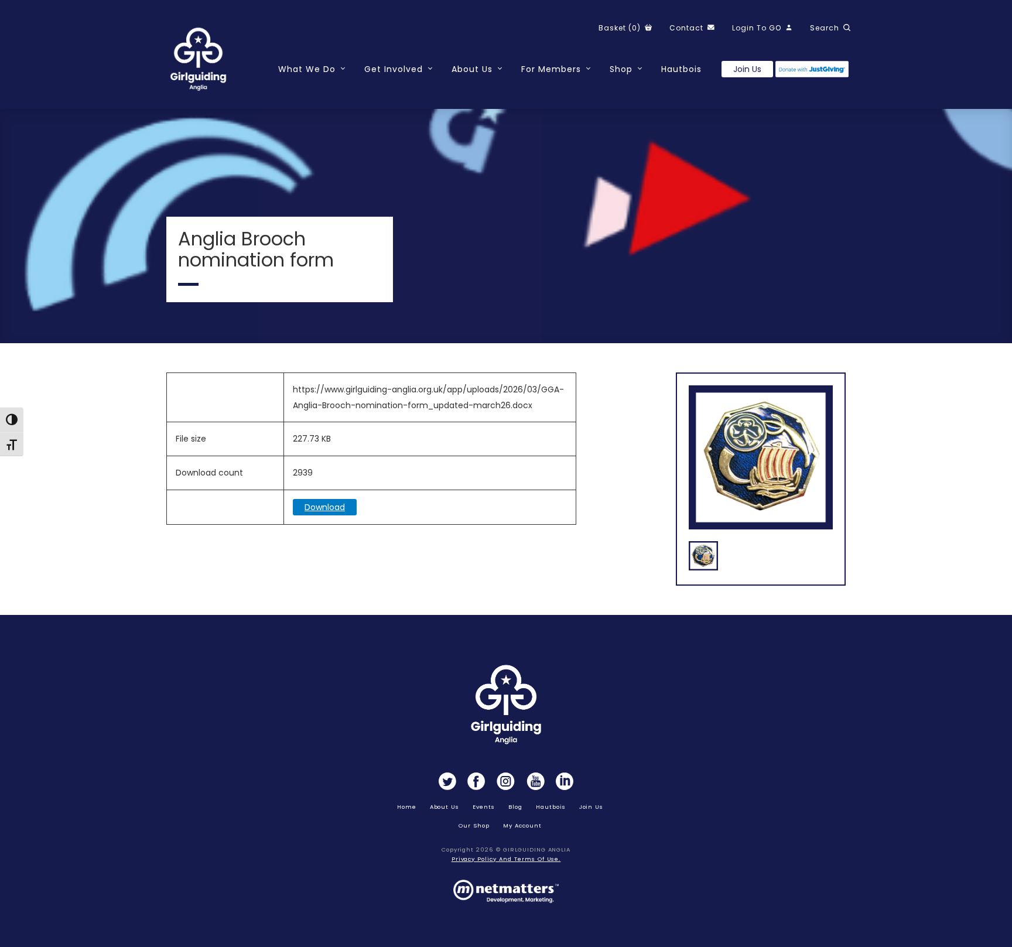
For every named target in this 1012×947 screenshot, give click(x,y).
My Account (522, 825)
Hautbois (681, 69)
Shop (621, 69)
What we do (307, 69)
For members (551, 69)
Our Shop (474, 825)
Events (484, 807)
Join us (747, 69)
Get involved (393, 69)
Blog (515, 807)
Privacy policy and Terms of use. (506, 859)
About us (445, 807)
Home (406, 807)
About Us (472, 69)
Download (325, 507)
